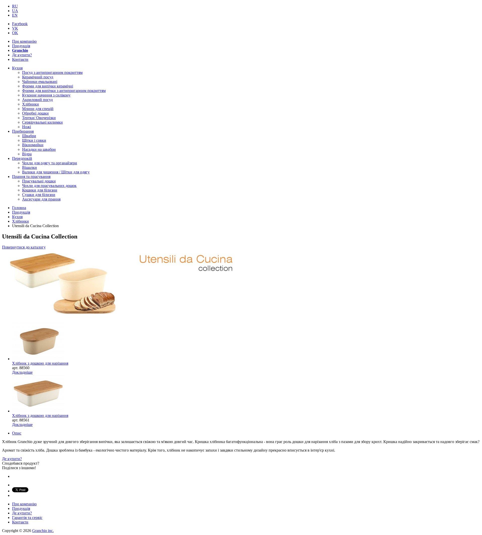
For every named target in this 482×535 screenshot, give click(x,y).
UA (15, 11)
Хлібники (30, 104)
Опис (16, 433)
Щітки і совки (34, 140)
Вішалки (29, 167)
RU (15, 6)
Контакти (20, 59)
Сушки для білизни (38, 194)
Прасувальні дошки (39, 181)
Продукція (21, 46)
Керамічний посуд (37, 77)
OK (15, 33)
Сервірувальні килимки (42, 122)
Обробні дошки (35, 113)
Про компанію (24, 41)
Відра (27, 154)
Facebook (20, 24)
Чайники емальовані (39, 81)
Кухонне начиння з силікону (46, 95)
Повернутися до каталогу (24, 247)
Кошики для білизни (39, 190)
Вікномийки (32, 145)
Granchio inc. (43, 530)
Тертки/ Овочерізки (39, 118)
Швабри (29, 136)
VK (15, 28)
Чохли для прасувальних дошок (49, 185)
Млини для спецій (37, 109)
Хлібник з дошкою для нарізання (40, 363)
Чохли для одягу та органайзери (49, 163)
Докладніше (22, 372)
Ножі (26, 127)
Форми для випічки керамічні (47, 86)
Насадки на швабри (39, 149)
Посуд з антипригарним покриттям (52, 72)
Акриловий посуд (37, 100)
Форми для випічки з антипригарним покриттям (64, 90)
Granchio (20, 50)
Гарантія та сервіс (27, 517)
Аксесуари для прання (41, 199)
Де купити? (22, 55)
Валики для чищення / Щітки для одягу (56, 172)
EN (15, 15)
